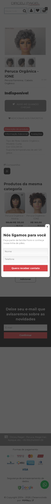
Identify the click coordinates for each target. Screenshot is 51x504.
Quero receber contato (25, 268)
